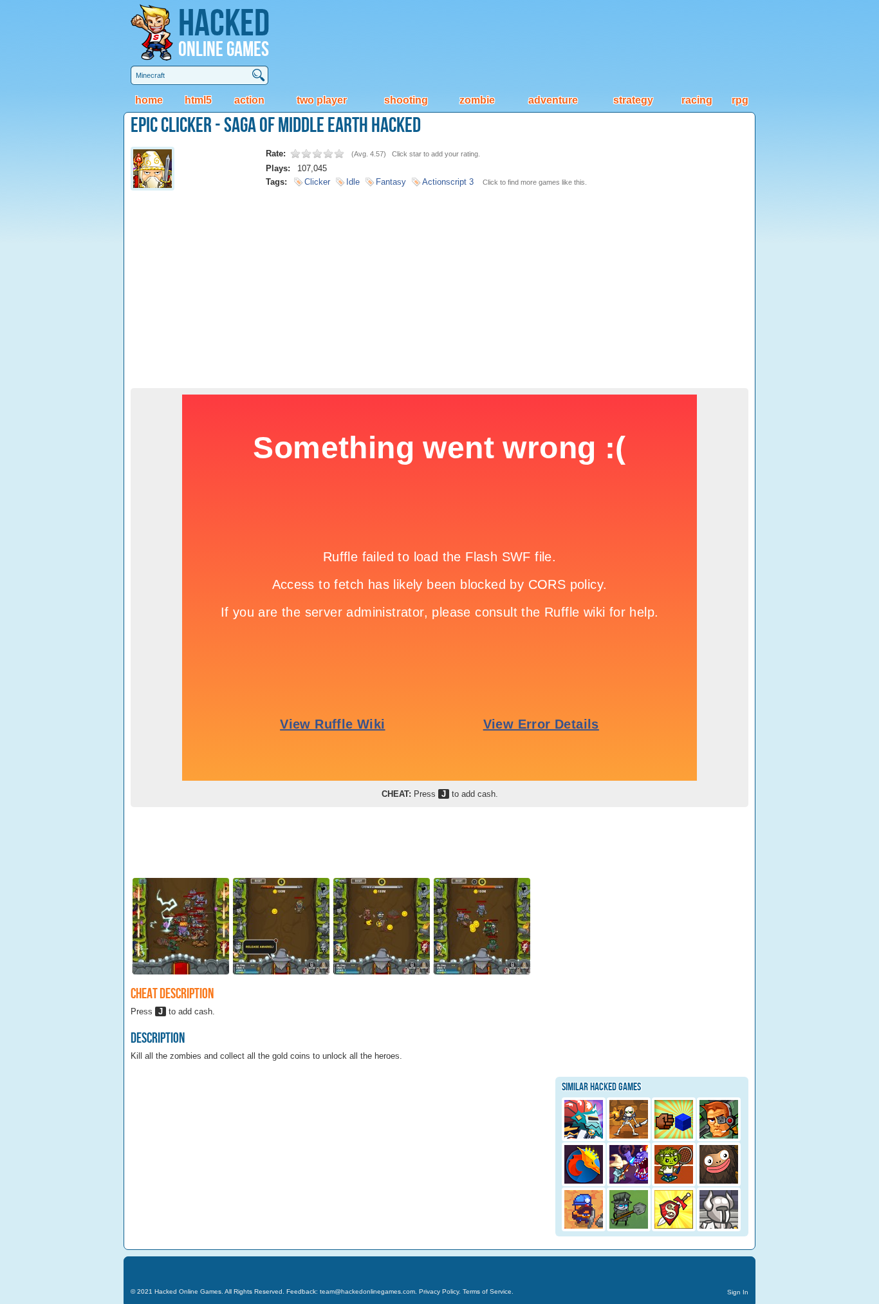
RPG (740, 100)
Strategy (633, 100)
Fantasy (391, 182)
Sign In (737, 1292)
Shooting (406, 100)
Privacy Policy (439, 1291)
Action (249, 100)
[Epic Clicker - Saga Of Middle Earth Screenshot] (181, 973)
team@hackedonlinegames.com (367, 1291)
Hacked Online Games (187, 1291)
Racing (696, 100)
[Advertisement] (439, 285)
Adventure (553, 100)
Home (149, 100)
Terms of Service (487, 1291)
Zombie (477, 100)
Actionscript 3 (448, 182)
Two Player (322, 100)
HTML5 (198, 100)
